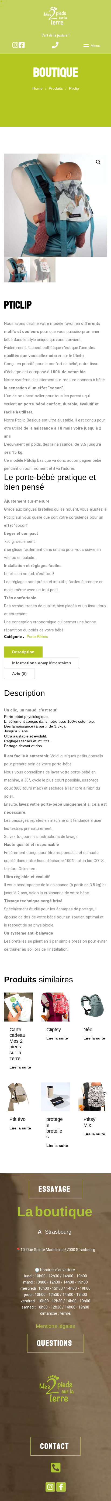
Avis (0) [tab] (19, 673)
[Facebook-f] (61, 1487)
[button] (98, 162)
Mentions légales (55, 1326)
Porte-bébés (37, 636)
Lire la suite (20, 1067)
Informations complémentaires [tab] (41, 663)
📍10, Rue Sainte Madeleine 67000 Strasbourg (55, 1250)
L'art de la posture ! (55, 35)
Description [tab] (23, 652)
